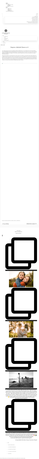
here (11, 52)
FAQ (4, 37)
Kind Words (6, 38)
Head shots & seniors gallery (33, 22)
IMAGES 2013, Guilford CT (31, 223)
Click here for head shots (12, 451)
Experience (6, 36)
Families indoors (10, 6)
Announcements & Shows (9, 220)
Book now (9, 453)
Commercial (18, 220)
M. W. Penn (6, 51)
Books (15, 220)
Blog (3, 41)
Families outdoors (8, 5)
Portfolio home (10, 4)
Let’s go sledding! (6, 223)
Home (37, 13)
